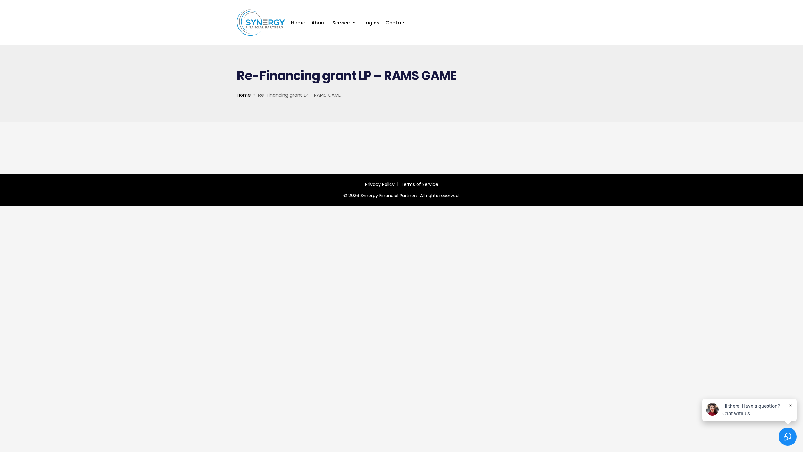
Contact (396, 22)
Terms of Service (419, 184)
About (318, 22)
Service (344, 22)
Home (298, 22)
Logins (371, 22)
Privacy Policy (380, 184)
